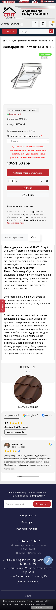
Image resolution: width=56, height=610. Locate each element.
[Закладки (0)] (43, 24)
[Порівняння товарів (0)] (35, 24)
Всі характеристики (16, 223)
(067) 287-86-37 (11, 24)
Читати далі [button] (9, 469)
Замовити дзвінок (28, 581)
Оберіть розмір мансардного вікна (23, 136)
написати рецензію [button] (15, 432)
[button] (30, 415)
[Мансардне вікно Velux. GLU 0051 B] (28, 76)
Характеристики (14, 237)
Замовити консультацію (29, 172)
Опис (34, 237)
